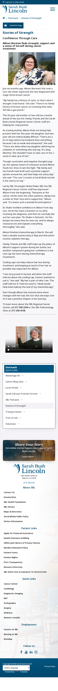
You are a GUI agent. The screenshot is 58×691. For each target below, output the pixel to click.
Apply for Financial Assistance (18, 533)
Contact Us (9, 492)
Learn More (28, 456)
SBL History (9, 507)
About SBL (29, 487)
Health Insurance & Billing (16, 538)
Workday (8, 639)
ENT (6, 598)
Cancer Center (11, 584)
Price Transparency (13, 562)
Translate (24, 671)
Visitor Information (13, 521)
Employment (29, 624)
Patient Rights (11, 557)
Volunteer (11, 423)
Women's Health (12, 617)
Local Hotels (12, 387)
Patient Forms (11, 552)
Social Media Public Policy (16, 516)
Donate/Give (10, 497)
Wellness (8, 612)
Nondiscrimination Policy (16, 547)
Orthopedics (10, 603)
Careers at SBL (11, 629)
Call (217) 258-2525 (14, 2)
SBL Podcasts (12, 399)
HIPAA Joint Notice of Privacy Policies (22, 543)
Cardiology (9, 588)
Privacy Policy (49, 666)
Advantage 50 (13, 375)
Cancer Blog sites (14, 381)
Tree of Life (12, 417)
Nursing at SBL (11, 634)
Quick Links (29, 578)
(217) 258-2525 (29, 483)
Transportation (13, 411)
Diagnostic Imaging (13, 593)
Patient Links (29, 528)
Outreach (13, 18)
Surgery (7, 608)
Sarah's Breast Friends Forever (22, 393)
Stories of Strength (16, 405)
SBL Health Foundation (15, 502)
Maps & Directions (13, 511)
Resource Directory (13, 567)
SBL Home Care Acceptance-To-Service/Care (25, 572)
